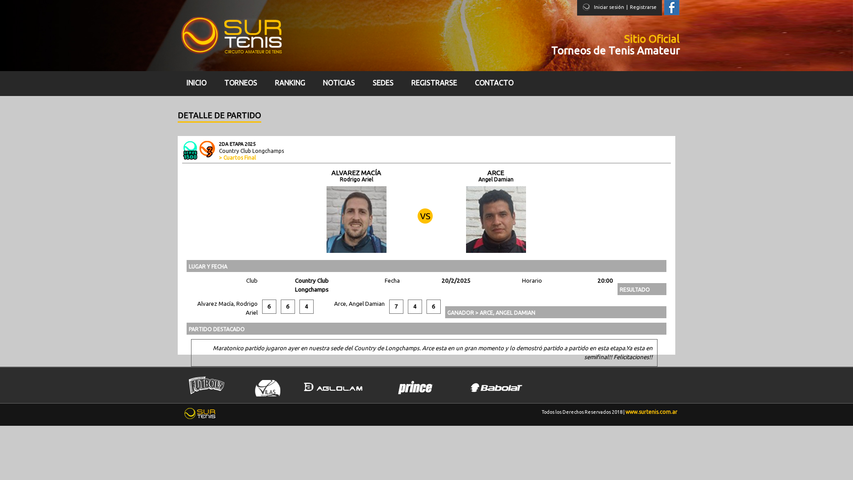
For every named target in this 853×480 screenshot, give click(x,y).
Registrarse (643, 7)
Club (252, 280)
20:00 (605, 280)
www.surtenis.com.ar (652, 412)
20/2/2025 (456, 280)
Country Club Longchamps (312, 285)
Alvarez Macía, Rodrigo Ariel (227, 308)
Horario (532, 280)
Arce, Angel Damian (359, 303)
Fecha (392, 280)
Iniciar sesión (609, 7)
